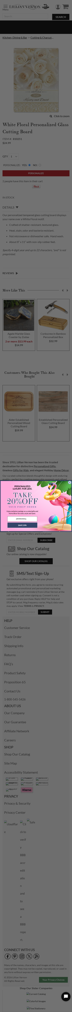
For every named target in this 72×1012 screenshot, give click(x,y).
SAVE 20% (22, 525)
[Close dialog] (69, 482)
